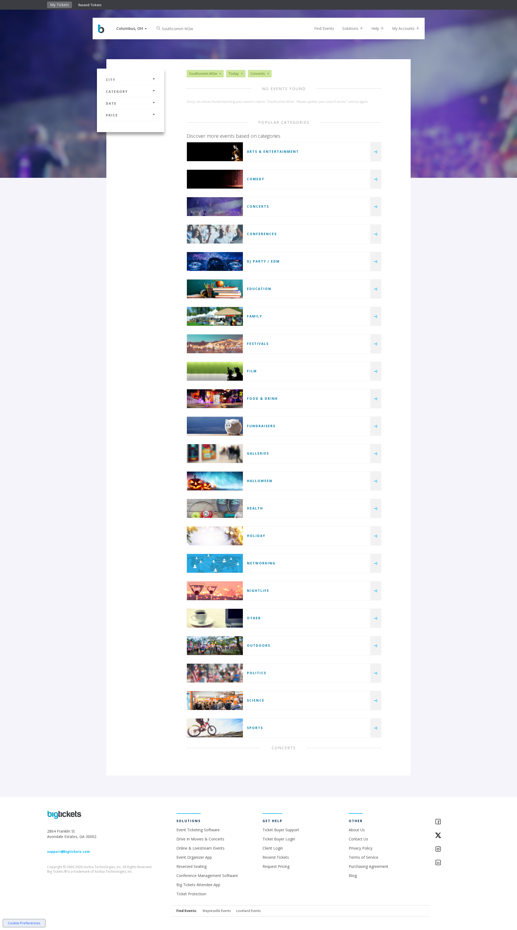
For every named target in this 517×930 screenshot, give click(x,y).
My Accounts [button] (404, 28)
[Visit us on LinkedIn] (452, 863)
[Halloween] (215, 481)
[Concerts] (215, 206)
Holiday (256, 535)
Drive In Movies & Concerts (200, 838)
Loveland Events (248, 910)
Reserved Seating (191, 866)
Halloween (260, 481)
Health (255, 508)
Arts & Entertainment (273, 151)
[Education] (215, 289)
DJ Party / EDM (263, 261)
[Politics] (215, 673)
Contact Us (358, 838)
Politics (256, 673)
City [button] (111, 79)
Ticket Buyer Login (279, 838)
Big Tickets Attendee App (198, 884)
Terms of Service (363, 857)
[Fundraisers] (215, 426)
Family (254, 316)
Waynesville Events (216, 910)
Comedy (255, 179)
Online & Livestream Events (200, 848)
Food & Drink (262, 398)
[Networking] (215, 563)
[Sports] (215, 728)
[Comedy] (215, 179)
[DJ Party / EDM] (215, 261)
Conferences (262, 234)
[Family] (215, 316)
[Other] (215, 618)
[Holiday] (215, 535)
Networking (261, 563)
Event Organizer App (194, 857)
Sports (255, 728)
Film (252, 371)
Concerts (258, 206)
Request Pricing (276, 866)
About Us (357, 829)
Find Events (324, 28)
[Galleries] (215, 453)
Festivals (258, 343)
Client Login (273, 848)
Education (259, 289)
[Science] (215, 700)
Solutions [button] (350, 28)
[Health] (215, 508)
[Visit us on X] (452, 835)
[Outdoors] (215, 645)
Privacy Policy (360, 848)
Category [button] (117, 91)
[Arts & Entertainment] (215, 151)
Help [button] (375, 28)
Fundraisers (261, 426)
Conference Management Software (207, 875)
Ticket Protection (191, 893)
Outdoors (258, 645)
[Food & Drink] (215, 398)
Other (254, 618)
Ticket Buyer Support (281, 829)
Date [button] (111, 103)
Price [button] (112, 115)
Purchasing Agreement (368, 866)
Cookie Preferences (24, 923)
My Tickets (59, 4)
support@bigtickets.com (68, 851)
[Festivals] (215, 343)
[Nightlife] (215, 590)
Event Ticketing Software (198, 829)
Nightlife (258, 590)
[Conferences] (215, 234)
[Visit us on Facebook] (452, 822)
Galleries (258, 453)
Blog (353, 875)
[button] (131, 28)
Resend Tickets (90, 5)
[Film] (215, 371)
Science (255, 700)
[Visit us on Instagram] (452, 849)
